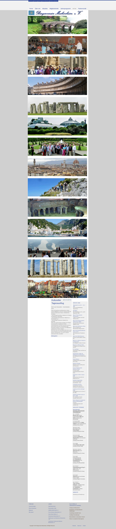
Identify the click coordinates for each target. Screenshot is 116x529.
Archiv (74, 8)
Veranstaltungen (76, 409)
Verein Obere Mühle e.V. (53, 514)
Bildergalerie (54, 336)
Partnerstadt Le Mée (52, 508)
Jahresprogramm (65, 8)
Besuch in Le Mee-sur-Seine (78, 344)
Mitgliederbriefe (54, 8)
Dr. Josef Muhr (76, 349)
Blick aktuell (31, 512)
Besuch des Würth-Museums (78, 336)
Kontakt (39, 0)
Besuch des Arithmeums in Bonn (79, 326)
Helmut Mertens (76, 359)
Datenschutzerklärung (54, 0)
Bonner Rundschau (32, 508)
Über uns (37, 8)
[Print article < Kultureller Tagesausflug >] (65, 299)
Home (31, 8)
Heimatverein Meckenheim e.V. (54, 516)
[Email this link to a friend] (69, 299)
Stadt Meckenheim (45, 0)
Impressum (35, 0)
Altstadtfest (75, 310)
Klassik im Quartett (76, 363)
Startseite (31, 0)
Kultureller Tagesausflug (77, 380)
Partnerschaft (82, 8)
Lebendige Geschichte (77, 384)
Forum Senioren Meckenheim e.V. (54, 512)
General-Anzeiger (32, 506)
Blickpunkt (31, 510)
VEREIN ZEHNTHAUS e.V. (53, 510)
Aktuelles (45, 8)
